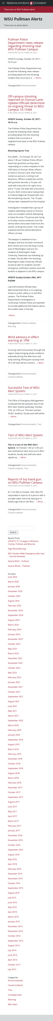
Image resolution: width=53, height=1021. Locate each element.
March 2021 (13, 715)
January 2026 (14, 586)
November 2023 (15, 639)
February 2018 (14, 782)
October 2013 (14, 964)
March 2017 (13, 821)
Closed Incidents (28, 323)
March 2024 (13, 624)
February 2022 (14, 677)
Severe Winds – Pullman (19, 566)
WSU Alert (12, 1004)
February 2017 (14, 825)
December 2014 (15, 926)
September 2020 (15, 720)
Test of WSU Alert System (25, 435)
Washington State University (26, 3)
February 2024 (14, 629)
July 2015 (12, 897)
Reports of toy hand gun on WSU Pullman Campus (25, 480)
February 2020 (14, 730)
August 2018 (13, 773)
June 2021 (12, 706)
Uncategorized (14, 994)
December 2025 (15, 591)
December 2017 (15, 787)
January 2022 (14, 682)
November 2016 (15, 840)
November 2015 (15, 878)
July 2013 (12, 969)
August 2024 (13, 620)
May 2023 (12, 648)
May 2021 (12, 711)
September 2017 (15, 797)
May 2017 (12, 811)
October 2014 (14, 936)
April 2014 (12, 959)
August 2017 (13, 802)
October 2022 (14, 668)
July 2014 (12, 950)
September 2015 (15, 888)
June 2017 (12, 806)
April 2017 (12, 816)
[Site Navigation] (6, 3)
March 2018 (13, 778)
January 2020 (14, 734)
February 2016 (14, 869)
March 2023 (13, 653)
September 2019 (15, 739)
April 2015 (12, 912)
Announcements (28, 85)
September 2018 (15, 768)
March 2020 (13, 725)
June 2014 (12, 955)
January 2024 (14, 634)
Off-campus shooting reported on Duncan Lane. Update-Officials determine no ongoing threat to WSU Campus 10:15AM (26, 103)
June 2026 (12, 577)
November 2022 (15, 663)
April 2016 (12, 864)
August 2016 (13, 854)
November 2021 (15, 687)
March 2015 (13, 916)
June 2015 (12, 902)
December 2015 (15, 873)
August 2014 (13, 945)
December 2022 (15, 658)
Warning (12, 326)
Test (39, 424)
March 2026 (13, 581)
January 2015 (14, 921)
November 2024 (15, 610)
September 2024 (15, 615)
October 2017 (14, 792)
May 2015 (12, 907)
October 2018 (14, 763)
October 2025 (14, 596)
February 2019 (14, 754)
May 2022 (12, 672)
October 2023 (14, 644)
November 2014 (15, 931)
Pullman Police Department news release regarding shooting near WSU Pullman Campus (25, 44)
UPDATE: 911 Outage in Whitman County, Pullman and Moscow (23, 542)
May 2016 (12, 859)
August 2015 (13, 893)
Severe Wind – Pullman (18, 561)
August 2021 (13, 701)
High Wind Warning (17, 548)
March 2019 (13, 749)
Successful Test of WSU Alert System (24, 389)
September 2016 (15, 849)
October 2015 (14, 883)
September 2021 (15, 696)
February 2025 (14, 605)
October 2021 (14, 691)
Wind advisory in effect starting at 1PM (23, 338)
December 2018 (15, 758)
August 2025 (13, 600)
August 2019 (13, 744)
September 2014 (15, 940)
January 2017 (14, 830)
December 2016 (15, 835)
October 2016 (14, 845)
